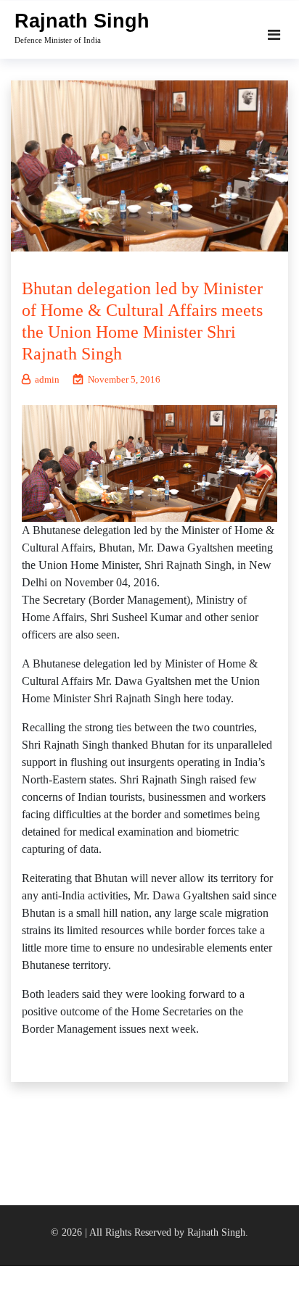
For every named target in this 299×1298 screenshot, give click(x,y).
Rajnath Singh (82, 21)
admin (47, 379)
